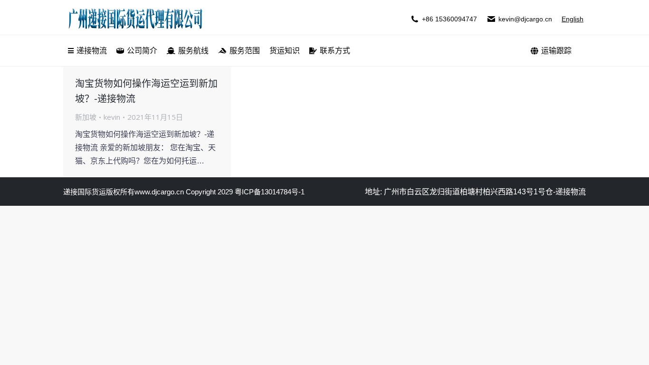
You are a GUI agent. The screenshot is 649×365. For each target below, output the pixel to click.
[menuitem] (87, 51)
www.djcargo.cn (159, 192)
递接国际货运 (84, 192)
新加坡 (85, 117)
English (572, 19)
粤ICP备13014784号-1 (270, 192)
